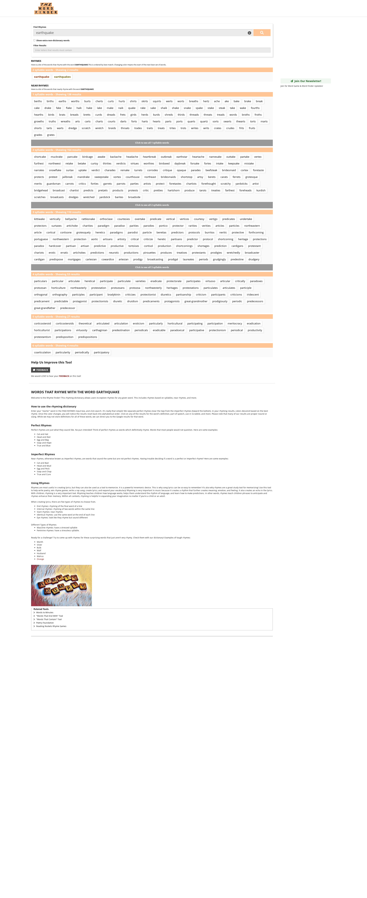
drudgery (253, 259)
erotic (52, 252)
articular (225, 281)
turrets (138, 170)
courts (111, 121)
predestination (121, 330)
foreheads (245, 190)
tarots (202, 190)
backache (115, 156)
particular (58, 281)
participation (215, 323)
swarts (227, 121)
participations (63, 330)
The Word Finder (46, 8)
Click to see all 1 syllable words (152, 142)
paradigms (116, 232)
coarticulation (42, 352)
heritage (243, 239)
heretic (162, 239)
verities (206, 225)
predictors (177, 232)
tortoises (133, 246)
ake (227, 101)
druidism (132, 301)
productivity (255, 330)
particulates (211, 288)
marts (264, 121)
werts (169, 101)
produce (190, 190)
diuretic (117, 301)
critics (82, 183)
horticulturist (42, 330)
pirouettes (149, 252)
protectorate (174, 281)
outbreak (166, 156)
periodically (82, 352)
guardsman (53, 183)
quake (131, 108)
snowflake (55, 170)
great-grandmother (196, 301)
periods (203, 259)
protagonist (80, 301)
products (118, 190)
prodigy (137, 259)
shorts (38, 128)
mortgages (74, 259)
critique (167, 170)
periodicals (141, 330)
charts (99, 121)
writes (194, 128)
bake (236, 101)
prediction (220, 246)
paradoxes (256, 281)
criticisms (236, 294)
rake (143, 108)
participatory (101, 352)
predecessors (255, 301)
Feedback (41, 370)
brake (247, 101)
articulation (121, 323)
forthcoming (256, 232)
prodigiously (219, 301)
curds (98, 114)
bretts (86, 114)
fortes (207, 163)
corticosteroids (65, 323)
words (233, 114)
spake (199, 108)
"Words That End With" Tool (49, 616)
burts (87, 101)
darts (123, 121)
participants (218, 294)
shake (175, 108)
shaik (164, 108)
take (232, 108)
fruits (252, 128)
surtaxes (56, 225)
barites (119, 197)
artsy (200, 177)
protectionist (148, 294)
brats (62, 114)
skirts (144, 101)
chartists (191, 183)
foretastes (175, 183)
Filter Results (39, 45)
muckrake (57, 156)
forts (134, 121)
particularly (156, 323)
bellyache (71, 219)
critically (240, 281)
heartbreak (149, 156)
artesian (123, 259)
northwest (54, 163)
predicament (41, 301)
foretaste (258, 170)
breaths (193, 101)
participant (96, 294)
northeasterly (78, 288)
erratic (64, 252)
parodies (149, 225)
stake (211, 108)
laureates (188, 259)
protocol (208, 239)
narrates (39, 170)
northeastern (252, 225)
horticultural (175, 323)
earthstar (181, 156)
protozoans (118, 288)
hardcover (55, 246)
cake (37, 108)
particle (147, 232)
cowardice (107, 259)
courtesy (199, 219)
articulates (229, 288)
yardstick (104, 197)
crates (217, 128)
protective (238, 232)
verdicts (121, 163)
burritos (209, 232)
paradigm (103, 225)
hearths (38, 114)
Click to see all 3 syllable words (152, 267)
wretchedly (233, 252)
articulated (102, 323)
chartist (74, 190)
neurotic (114, 252)
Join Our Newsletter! (307, 81)
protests (133, 190)
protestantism (42, 337)
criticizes (130, 294)
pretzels (103, 190)
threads (194, 114)
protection (80, 239)
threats (208, 114)
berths (38, 101)
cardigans (237, 246)
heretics (100, 232)
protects (39, 177)
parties (134, 183)
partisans (176, 239)
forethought (208, 183)
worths (75, 101)
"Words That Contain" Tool (49, 619)
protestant (254, 246)
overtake (140, 219)
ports (179, 121)
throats (125, 128)
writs (206, 128)
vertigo (213, 219)
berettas (161, 232)
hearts (156, 121)
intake (219, 163)
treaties (215, 190)
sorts (216, 121)
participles (78, 294)
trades (138, 128)
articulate (74, 281)
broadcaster (252, 252)
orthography (59, 294)
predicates (228, 219)
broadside (134, 197)
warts (60, 128)
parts (168, 121)
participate (106, 281)
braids (112, 128)
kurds (156, 114)
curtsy (94, 163)
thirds (181, 114)
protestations (191, 288)
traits (150, 128)
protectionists (100, 301)
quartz (204, 121)
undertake (246, 219)
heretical (90, 281)
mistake (249, 163)
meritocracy (235, 323)
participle (245, 288)
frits (241, 128)
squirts (157, 101)
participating (195, 323)
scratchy (226, 183)
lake (99, 108)
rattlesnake (88, 219)
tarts (49, 128)
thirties (107, 163)
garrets (107, 183)
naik (120, 108)
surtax (70, 170)
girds (133, 114)
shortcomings (184, 246)
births (50, 101)
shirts (133, 101)
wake (243, 108)
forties (94, 183)
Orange (40, 559)
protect (160, 183)
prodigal (173, 259)
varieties (140, 281)
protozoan (40, 288)
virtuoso (210, 281)
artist (255, 183)
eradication (253, 323)
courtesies (123, 219)
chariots (39, 252)
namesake (215, 156)
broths (246, 114)
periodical (237, 330)
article (38, 232)
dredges (73, 197)
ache (217, 101)
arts (77, 121)
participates (193, 281)
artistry (121, 239)
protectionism (217, 330)
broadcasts (57, 197)
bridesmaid (229, 170)
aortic (94, 239)
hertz (206, 101)
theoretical (85, 323)
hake (89, 108)
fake (58, 108)
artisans (108, 239)
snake (187, 108)
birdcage (87, 156)
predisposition (64, 337)
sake (153, 108)
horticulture (58, 288)
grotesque (251, 177)
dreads (111, 114)
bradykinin (114, 294)
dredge (72, 128)
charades (110, 170)
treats (161, 128)
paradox (39, 246)
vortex (117, 177)
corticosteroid (42, 323)
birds (51, 114)
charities (88, 225)
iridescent (253, 294)
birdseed (164, 163)
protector (178, 225)
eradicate (156, 281)
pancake (72, 156)
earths (62, 101)
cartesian (91, 259)
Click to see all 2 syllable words (152, 205)
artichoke (72, 225)
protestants (199, 252)
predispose (56, 259)
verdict (95, 170)
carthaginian (99, 330)
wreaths (65, 121)
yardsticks (242, 183)
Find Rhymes (39, 27)
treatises (182, 252)
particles (234, 225)
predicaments (151, 301)
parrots (121, 183)
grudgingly (219, 259)
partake (244, 156)
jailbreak (67, 177)
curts (111, 101)
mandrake (83, 177)
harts (145, 121)
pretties (158, 190)
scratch (86, 128)
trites (173, 128)
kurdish (261, 190)
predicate (155, 219)
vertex (257, 156)
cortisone (66, 232)
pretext (53, 177)
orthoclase (106, 219)
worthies (149, 163)
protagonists (172, 301)
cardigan (39, 259)
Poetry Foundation (45, 622)
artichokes (79, 252)
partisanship (183, 294)
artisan (85, 246)
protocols (194, 232)
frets (123, 114)
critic (146, 190)
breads (74, 114)
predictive (100, 246)
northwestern (61, 239)
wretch (99, 128)
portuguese (41, 239)
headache (132, 156)
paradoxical (177, 330)
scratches (40, 197)
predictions (97, 252)
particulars (40, 281)
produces (166, 252)
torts (253, 121)
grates (51, 135)
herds (144, 114)
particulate (124, 281)
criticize (148, 239)
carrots (69, 183)
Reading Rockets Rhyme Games (51, 626)
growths (39, 121)
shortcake (40, 156)
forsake (194, 163)
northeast (150, 177)
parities (134, 225)
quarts (191, 121)
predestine (237, 259)
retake (69, 163)
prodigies (216, 252)
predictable (61, 301)
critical (135, 239)
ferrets (237, 177)
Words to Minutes (44, 612)
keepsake (233, 163)
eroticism (138, 323)
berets (212, 177)
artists (147, 183)
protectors (40, 225)
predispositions (87, 337)
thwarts (240, 121)
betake (82, 163)
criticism (201, 294)
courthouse (132, 177)
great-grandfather (44, 308)
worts (180, 101)
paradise (119, 225)
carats (224, 177)
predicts (88, 190)
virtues (135, 163)
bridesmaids (168, 177)
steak (222, 108)
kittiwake (39, 219)
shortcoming (225, 239)
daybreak (180, 163)
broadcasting (155, 259)
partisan (71, 246)
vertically (55, 219)
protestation (98, 288)
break (259, 101)
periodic (237, 301)
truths (52, 121)
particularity (63, 352)
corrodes (152, 170)
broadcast (59, 190)
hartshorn (174, 190)
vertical (170, 219)
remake (124, 170)
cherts (99, 101)
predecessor (67, 308)
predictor (192, 239)
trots (183, 128)
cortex (244, 170)
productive (117, 246)
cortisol (148, 246)
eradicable (159, 330)
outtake (230, 156)
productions (131, 252)
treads (221, 114)
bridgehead (41, 190)
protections (260, 239)
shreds (169, 114)
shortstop (186, 177)
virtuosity (81, 330)
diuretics (166, 294)
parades (196, 170)
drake (47, 108)
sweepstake (101, 177)
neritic (223, 232)
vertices (184, 219)
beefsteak (211, 170)
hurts (122, 101)
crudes (230, 128)
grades (38, 135)
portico (163, 225)
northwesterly (153, 288)
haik (79, 108)
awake (101, 156)
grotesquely (83, 232)
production (164, 246)
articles (219, 225)
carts (88, 121)
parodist (133, 232)
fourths (255, 108)
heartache (198, 156)
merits (38, 183)
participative (196, 330)
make (110, 108)
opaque (181, 170)
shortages (203, 246)
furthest (39, 163)
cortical (50, 232)
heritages (172, 288)
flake (69, 108)
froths (258, 114)
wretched (88, 197)
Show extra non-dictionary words (52, 40)
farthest (230, 190)
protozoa (134, 288)
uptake (82, 170)
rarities (193, 225)
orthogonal (40, 294)
